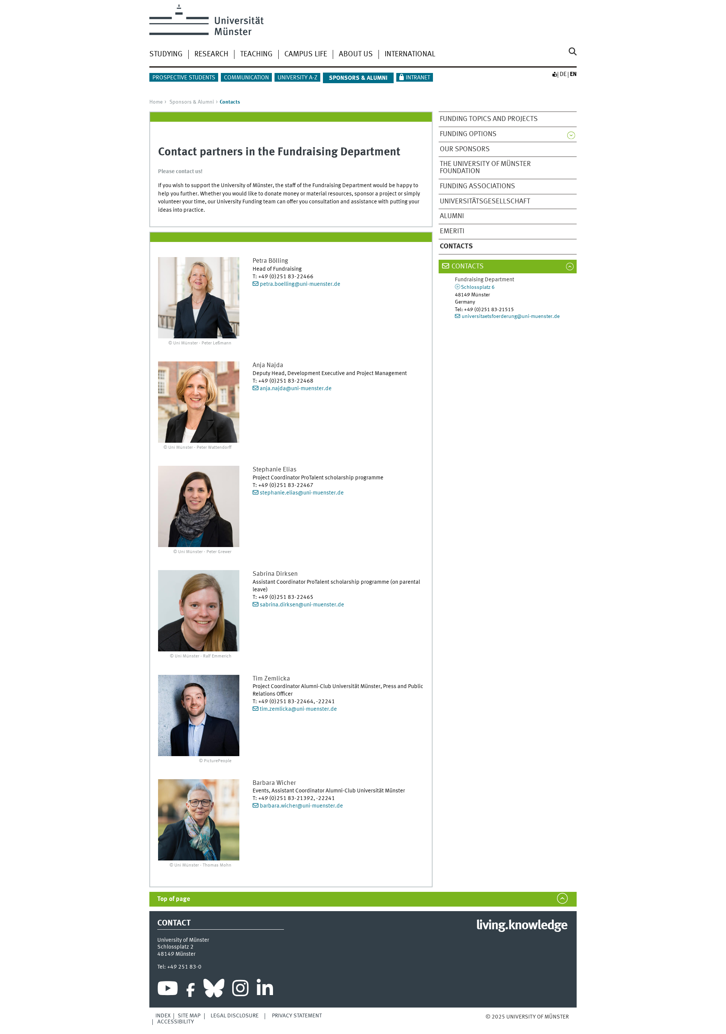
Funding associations (477, 186)
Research (211, 54)
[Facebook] (190, 990)
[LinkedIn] (265, 990)
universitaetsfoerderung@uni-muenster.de (511, 316)
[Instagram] (240, 990)
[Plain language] (554, 74)
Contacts (467, 266)
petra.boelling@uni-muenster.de (300, 284)
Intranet (418, 78)
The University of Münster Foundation (485, 168)
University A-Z (297, 78)
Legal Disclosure (235, 1016)
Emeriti (452, 231)
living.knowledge (521, 926)
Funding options (468, 134)
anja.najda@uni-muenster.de (296, 389)
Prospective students (183, 78)
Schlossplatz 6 (478, 287)
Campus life (305, 54)
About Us (356, 54)
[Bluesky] (213, 990)
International (410, 54)
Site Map (189, 1016)
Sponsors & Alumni (191, 102)
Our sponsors (465, 149)
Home (156, 102)
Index (163, 1016)
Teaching (256, 54)
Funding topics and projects (489, 119)
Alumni (452, 216)
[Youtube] (167, 990)
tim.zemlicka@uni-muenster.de (298, 709)
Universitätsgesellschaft (485, 201)
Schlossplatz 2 (175, 947)
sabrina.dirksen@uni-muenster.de (302, 605)
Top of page (173, 899)
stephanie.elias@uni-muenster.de (302, 493)
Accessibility (175, 1022)
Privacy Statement (297, 1016)
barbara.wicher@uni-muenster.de (301, 806)
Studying (166, 54)
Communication (246, 78)
